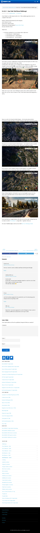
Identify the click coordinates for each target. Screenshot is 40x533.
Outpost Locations (6, 464)
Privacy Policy (4, 512)
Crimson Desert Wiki (6, 397)
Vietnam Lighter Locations (7, 484)
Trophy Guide (5, 496)
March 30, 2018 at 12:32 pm (11, 276)
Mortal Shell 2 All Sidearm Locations (9, 437)
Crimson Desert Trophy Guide (8, 379)
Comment (4, 325)
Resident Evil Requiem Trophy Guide (9, 382)
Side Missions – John (6, 453)
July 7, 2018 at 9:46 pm (10, 307)
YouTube (3, 518)
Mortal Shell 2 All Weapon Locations (9, 435)
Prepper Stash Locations (7, 466)
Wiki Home (4, 443)
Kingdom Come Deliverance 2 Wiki (9, 407)
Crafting (4, 459)
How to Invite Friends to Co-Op (8, 491)
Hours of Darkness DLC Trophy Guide (9, 498)
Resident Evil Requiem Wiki (7, 400)
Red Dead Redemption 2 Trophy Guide (9, 390)
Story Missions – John (6, 446)
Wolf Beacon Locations (6, 475)
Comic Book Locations (6, 480)
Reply (5, 270)
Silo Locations (5, 471)
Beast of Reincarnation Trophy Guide (9, 369)
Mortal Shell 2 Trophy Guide (7, 363)
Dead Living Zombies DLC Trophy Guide (10, 502)
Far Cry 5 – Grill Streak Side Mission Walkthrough (30, 250)
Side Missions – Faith (6, 455)
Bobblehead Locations (6, 477)
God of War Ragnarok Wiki (7, 415)
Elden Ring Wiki (5, 410)
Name (3, 338)
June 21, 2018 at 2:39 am (8, 294)
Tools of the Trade (19, 25)
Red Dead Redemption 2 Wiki (7, 421)
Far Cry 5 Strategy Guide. (27, 223)
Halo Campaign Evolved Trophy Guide (9, 371)
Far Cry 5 (9, 256)
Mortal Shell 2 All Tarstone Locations (9, 432)
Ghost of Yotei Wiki (6, 402)
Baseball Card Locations (7, 482)
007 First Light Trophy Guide (7, 377)
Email (3, 343)
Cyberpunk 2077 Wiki (6, 418)
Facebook (4, 520)
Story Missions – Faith (6, 448)
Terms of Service (5, 510)
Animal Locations (5, 462)
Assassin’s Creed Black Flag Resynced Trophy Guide (12, 374)
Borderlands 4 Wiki (6, 405)
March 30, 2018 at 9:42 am (9, 264)
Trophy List (4, 493)
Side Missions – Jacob (6, 457)
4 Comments (18, 13)
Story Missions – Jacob (6, 450)
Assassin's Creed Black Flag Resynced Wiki (10, 394)
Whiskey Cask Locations (7, 489)
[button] (35, 1)
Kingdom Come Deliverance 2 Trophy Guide (10, 387)
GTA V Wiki (4, 423)
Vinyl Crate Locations (6, 486)
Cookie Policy (4, 514)
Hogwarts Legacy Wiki (6, 413)
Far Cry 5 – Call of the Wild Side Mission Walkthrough (10, 250)
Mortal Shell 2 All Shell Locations (8, 430)
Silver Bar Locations (6, 468)
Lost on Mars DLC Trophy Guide (8, 500)
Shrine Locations (5, 473)
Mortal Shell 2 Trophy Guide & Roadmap (10, 428)
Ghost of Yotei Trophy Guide (7, 384)
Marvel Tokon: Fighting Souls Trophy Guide (10, 366)
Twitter (3, 522)
